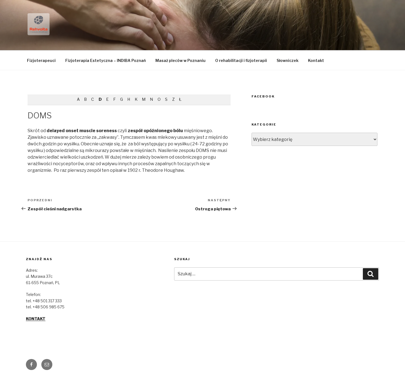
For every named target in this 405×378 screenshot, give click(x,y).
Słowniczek (287, 60)
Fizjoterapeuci (41, 60)
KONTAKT (35, 318)
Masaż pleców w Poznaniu (180, 60)
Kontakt (316, 60)
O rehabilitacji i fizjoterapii (241, 60)
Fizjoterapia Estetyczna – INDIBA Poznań (105, 60)
